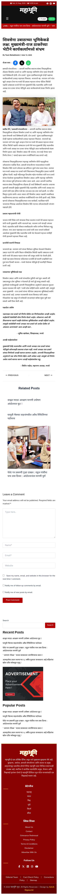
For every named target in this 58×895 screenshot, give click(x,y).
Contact (29, 831)
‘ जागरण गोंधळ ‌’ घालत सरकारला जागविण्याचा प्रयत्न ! (23, 655)
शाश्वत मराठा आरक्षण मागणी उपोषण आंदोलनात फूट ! (22, 638)
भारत (29, 796)
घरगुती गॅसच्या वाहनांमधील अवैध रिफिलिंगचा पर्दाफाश (22, 643)
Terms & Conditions (29, 844)
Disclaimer (29, 848)
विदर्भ (29, 809)
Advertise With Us (29, 852)
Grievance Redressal (29, 835)
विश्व (29, 800)
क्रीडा (29, 813)
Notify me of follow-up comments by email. (23, 585)
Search (6, 620)
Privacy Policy (29, 840)
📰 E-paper (42, 19)
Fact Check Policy (31, 877)
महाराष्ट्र (29, 792)
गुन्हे (29, 805)
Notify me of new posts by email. (19, 592)
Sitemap (33, 880)
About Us (29, 827)
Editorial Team (12, 877)
